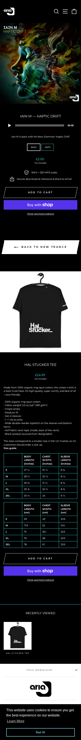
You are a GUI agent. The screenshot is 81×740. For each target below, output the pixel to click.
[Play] (9, 125)
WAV (34, 147)
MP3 (47, 147)
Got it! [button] (40, 732)
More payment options (40, 213)
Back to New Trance (43, 247)
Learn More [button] (15, 721)
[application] (40, 125)
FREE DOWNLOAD (39, 670)
